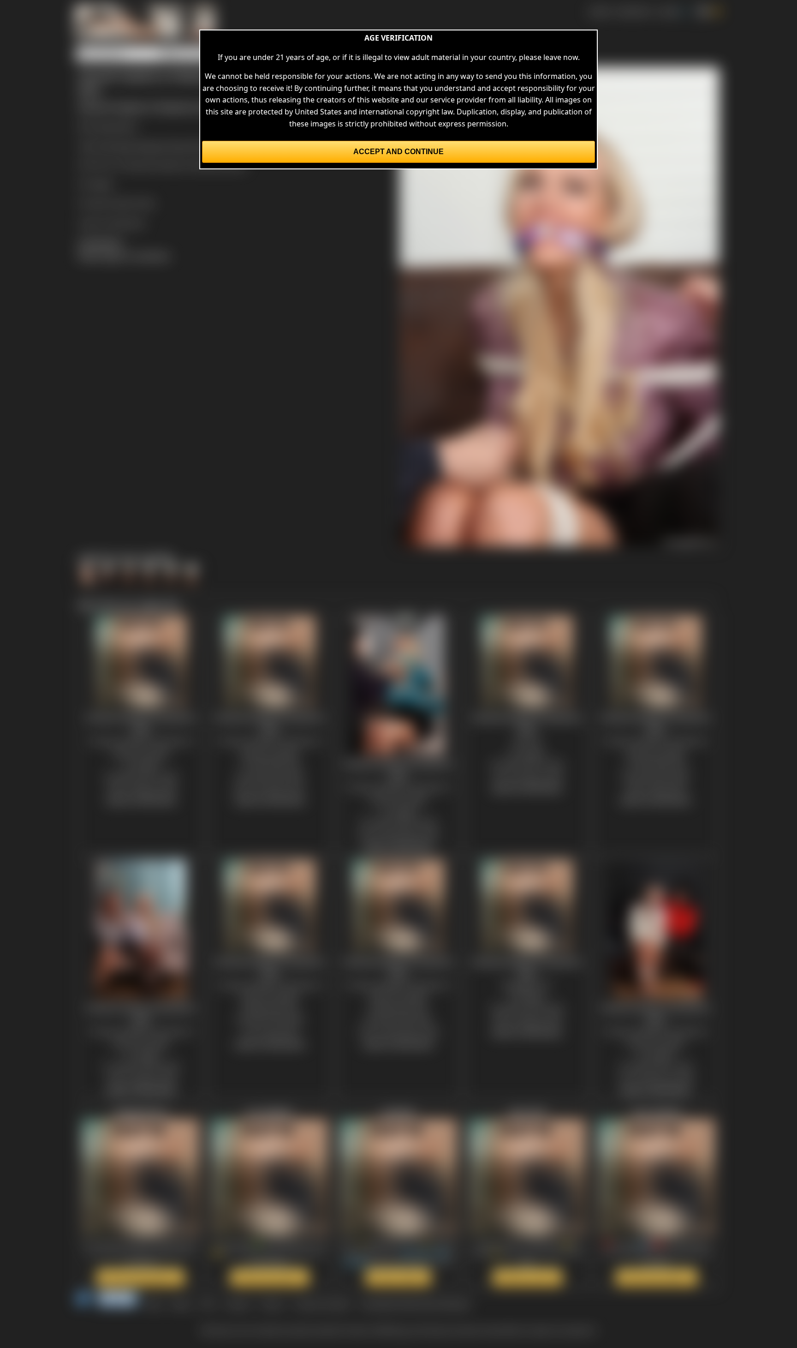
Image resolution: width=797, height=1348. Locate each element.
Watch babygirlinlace (140, 1277)
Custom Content (322, 1304)
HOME (599, 11)
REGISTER (633, 11)
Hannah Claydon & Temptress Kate (185, 165)
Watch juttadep (398, 1277)
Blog (154, 1304)
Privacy (272, 1304)
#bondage (116, 146)
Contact (237, 1304)
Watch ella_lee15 (527, 1277)
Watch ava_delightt (269, 1277)
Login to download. (111, 222)
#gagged (151, 146)
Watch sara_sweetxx (657, 1277)
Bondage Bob (113, 126)
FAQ (208, 1304)
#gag (178, 146)
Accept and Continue (398, 152)
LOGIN (667, 11)
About (181, 1304)
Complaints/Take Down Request (415, 1304)
